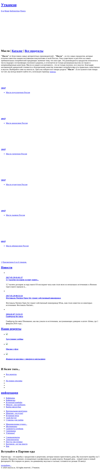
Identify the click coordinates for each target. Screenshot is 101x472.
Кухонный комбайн (14, 402)
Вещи (7, 11)
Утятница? (10, 433)
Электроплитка (12, 439)
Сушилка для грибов (14, 420)
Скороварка (11, 431)
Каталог (17, 50)
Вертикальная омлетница (16, 411)
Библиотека (15, 11)
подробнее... (6, 465)
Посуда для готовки (14, 442)
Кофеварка (10, 398)
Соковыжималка (13, 437)
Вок (7, 446)
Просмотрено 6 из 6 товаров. (14, 262)
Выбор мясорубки (13, 407)
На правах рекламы (14, 381)
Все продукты (34, 50)
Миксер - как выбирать (15, 405)
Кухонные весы (12, 415)
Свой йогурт (11, 418)
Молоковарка (11, 426)
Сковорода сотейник (14, 429)
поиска (53, 72)
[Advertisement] (50, 29)
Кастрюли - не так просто (16, 444)
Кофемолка (10, 400)
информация (9, 392)
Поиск (23, 11)
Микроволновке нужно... (16, 424)
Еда (2, 11)
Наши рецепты (11, 328)
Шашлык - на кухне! (14, 413)
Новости (6, 267)
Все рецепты (11, 374)
